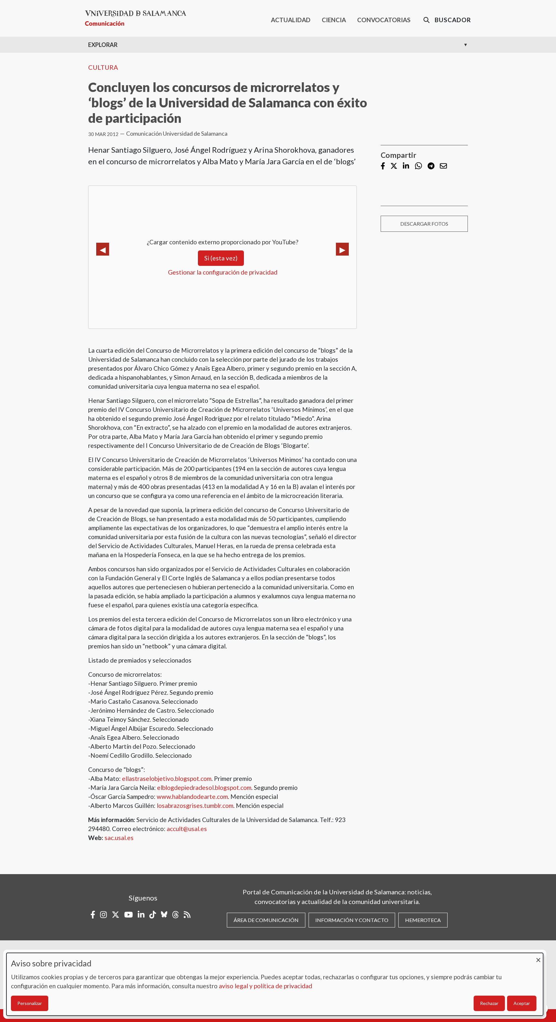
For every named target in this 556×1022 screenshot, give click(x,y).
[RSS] (187, 914)
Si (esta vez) (220, 258)
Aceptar (522, 1003)
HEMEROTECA (423, 920)
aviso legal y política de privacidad (265, 986)
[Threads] (175, 914)
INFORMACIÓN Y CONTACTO (351, 920)
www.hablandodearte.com (192, 796)
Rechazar (489, 1003)
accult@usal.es (187, 828)
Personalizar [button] (29, 1003)
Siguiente (342, 249)
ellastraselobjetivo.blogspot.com (166, 778)
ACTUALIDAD (290, 19)
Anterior (102, 249)
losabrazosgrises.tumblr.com (195, 805)
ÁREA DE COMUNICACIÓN (266, 920)
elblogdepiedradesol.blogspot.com (204, 787)
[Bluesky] (164, 914)
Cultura (103, 67)
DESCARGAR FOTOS (424, 224)
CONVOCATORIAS (384, 19)
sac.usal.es (119, 837)
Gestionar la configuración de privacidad (222, 272)
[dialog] (274, 984)
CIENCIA (334, 19)
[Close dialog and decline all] (538, 957)
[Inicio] (138, 18)
